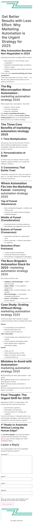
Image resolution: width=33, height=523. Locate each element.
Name (3, 476)
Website (3, 490)
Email (3, 483)
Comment (5, 454)
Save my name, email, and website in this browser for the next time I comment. (14, 499)
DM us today (5, 439)
